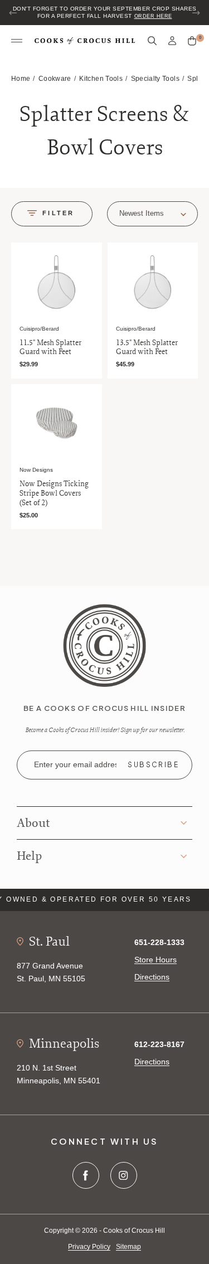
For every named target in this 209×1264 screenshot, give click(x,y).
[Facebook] (85, 1175)
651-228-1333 (159, 942)
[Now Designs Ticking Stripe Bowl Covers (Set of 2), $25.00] (56, 423)
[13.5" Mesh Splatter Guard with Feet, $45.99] (153, 282)
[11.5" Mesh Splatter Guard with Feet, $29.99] (56, 282)
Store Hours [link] (155, 959)
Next (195, 12)
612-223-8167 (159, 1044)
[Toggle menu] (16, 41)
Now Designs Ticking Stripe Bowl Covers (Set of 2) (54, 493)
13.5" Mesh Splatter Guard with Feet (147, 347)
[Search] (152, 41)
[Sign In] (172, 41)
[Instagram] (123, 1175)
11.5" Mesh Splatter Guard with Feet (50, 347)
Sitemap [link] (128, 1247)
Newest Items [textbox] (141, 213)
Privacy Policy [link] (89, 1247)
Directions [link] (151, 976)
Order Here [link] (153, 16)
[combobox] (152, 214)
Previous (13, 12)
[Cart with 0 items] (192, 41)
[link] (104, 645)
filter (58, 213)
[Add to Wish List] (91, 252)
